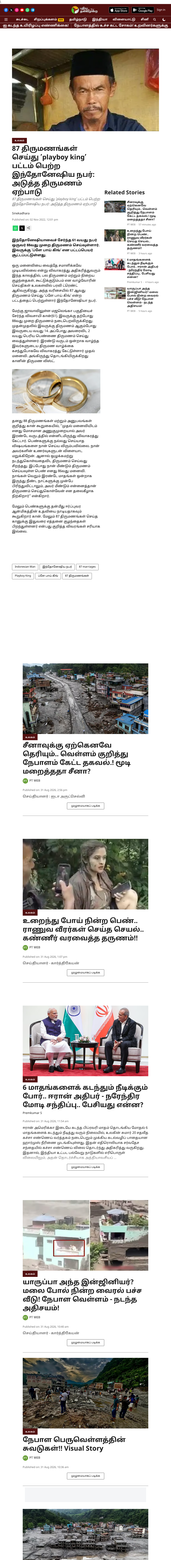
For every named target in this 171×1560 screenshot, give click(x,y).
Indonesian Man (25, 567)
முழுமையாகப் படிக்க (85, 806)
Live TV (89, 10)
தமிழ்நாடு (78, 20)
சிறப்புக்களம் (45, 20)
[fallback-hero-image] (115, 207)
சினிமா (147, 20)
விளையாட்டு (124, 20)
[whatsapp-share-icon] (15, 230)
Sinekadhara (21, 214)
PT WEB (34, 781)
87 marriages (87, 567)
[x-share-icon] (22, 230)
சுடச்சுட (22, 20)
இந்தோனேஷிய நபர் (57, 567)
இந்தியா (99, 20)
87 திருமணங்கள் (77, 576)
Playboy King (23, 576)
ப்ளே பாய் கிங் (48, 576)
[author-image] (25, 781)
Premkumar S (32, 1113)
